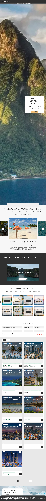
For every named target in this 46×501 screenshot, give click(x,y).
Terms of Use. (14, 500)
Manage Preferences (40, 498)
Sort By (30, 339)
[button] (3, 229)
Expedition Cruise (7, 334)
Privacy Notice (5, 500)
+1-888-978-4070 (29, 3)
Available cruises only (16, 334)
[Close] (45, 498)
